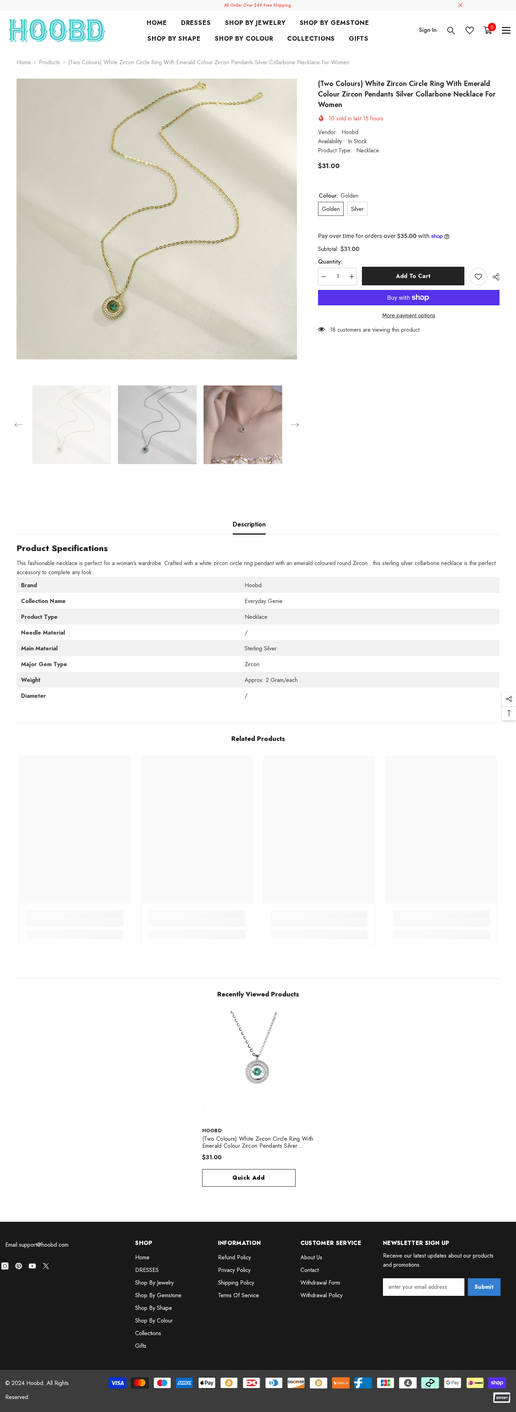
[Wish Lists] (469, 30)
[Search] (451, 30)
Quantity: (330, 262)
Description (249, 524)
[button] (18, 424)
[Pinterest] (18, 1266)
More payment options (408, 315)
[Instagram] (5, 1266)
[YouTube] (32, 1266)
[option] (156, 219)
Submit (484, 1287)
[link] (74, 923)
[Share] (493, 277)
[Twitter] (46, 1266)
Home (23, 62)
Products (49, 62)
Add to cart (413, 276)
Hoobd (350, 132)
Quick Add (248, 1178)
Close (460, 5)
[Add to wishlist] (478, 276)
